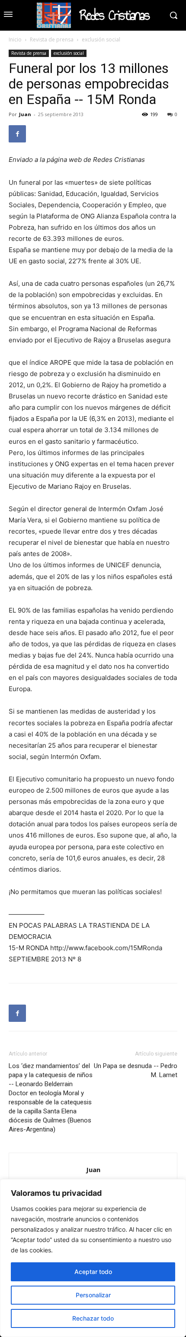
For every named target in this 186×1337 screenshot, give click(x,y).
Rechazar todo (93, 1318)
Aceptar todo (93, 1271)
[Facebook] (17, 133)
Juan (25, 114)
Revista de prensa (52, 39)
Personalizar (93, 1295)
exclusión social (101, 39)
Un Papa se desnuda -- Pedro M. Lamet (135, 1070)
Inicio (15, 39)
